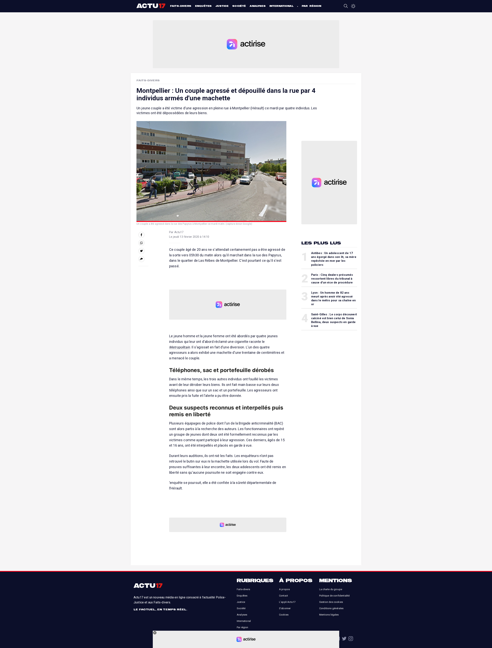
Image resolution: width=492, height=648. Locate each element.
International (281, 5)
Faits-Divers (148, 80)
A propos (284, 589)
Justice (222, 5)
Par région (311, 5)
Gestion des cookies (331, 602)
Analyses (257, 5)
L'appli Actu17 (287, 602)
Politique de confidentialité (334, 595)
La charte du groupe (330, 589)
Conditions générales (331, 608)
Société (239, 5)
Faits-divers (180, 5)
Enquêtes (203, 5)
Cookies (283, 614)
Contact (283, 595)
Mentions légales (329, 614)
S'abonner (285, 608)
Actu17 (151, 5)
